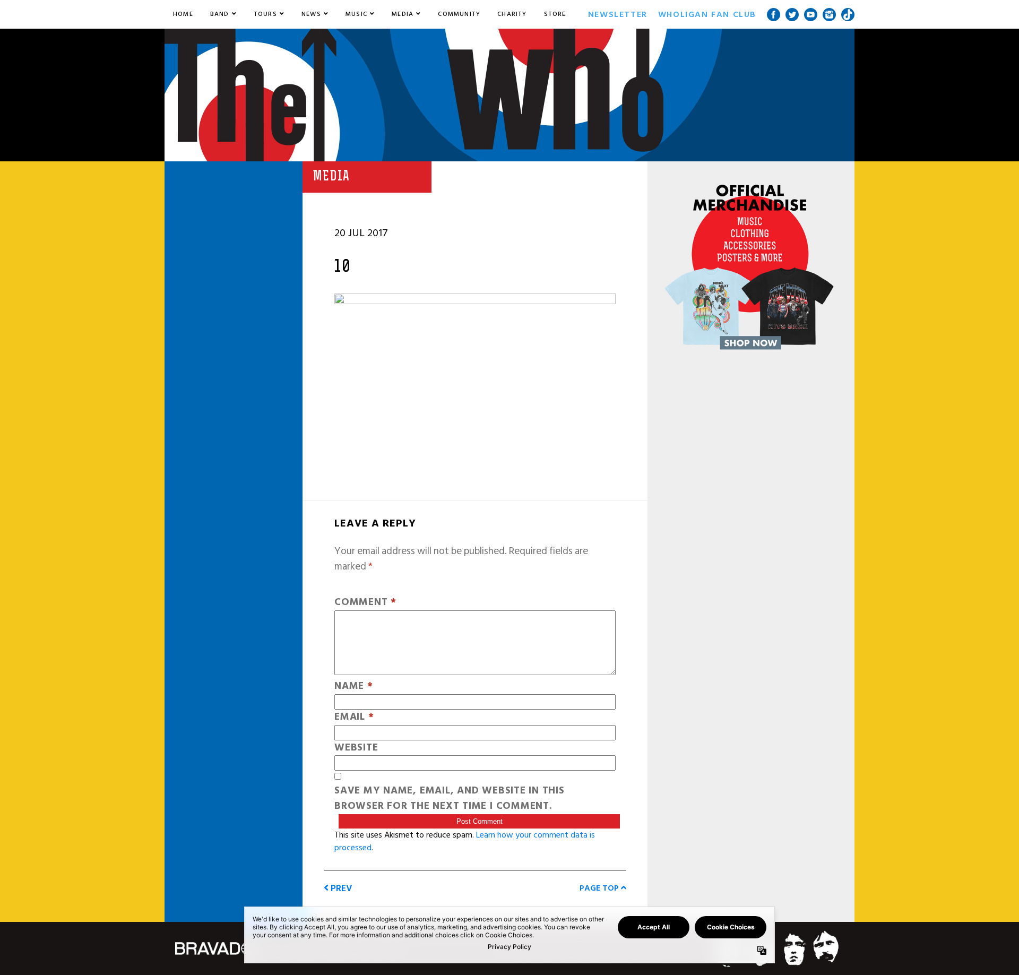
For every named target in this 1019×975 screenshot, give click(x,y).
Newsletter (617, 14)
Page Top (600, 888)
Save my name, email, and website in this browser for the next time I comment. (449, 798)
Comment (365, 602)
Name (353, 686)
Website (356, 748)
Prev (340, 888)
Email (354, 717)
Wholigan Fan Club (707, 14)
